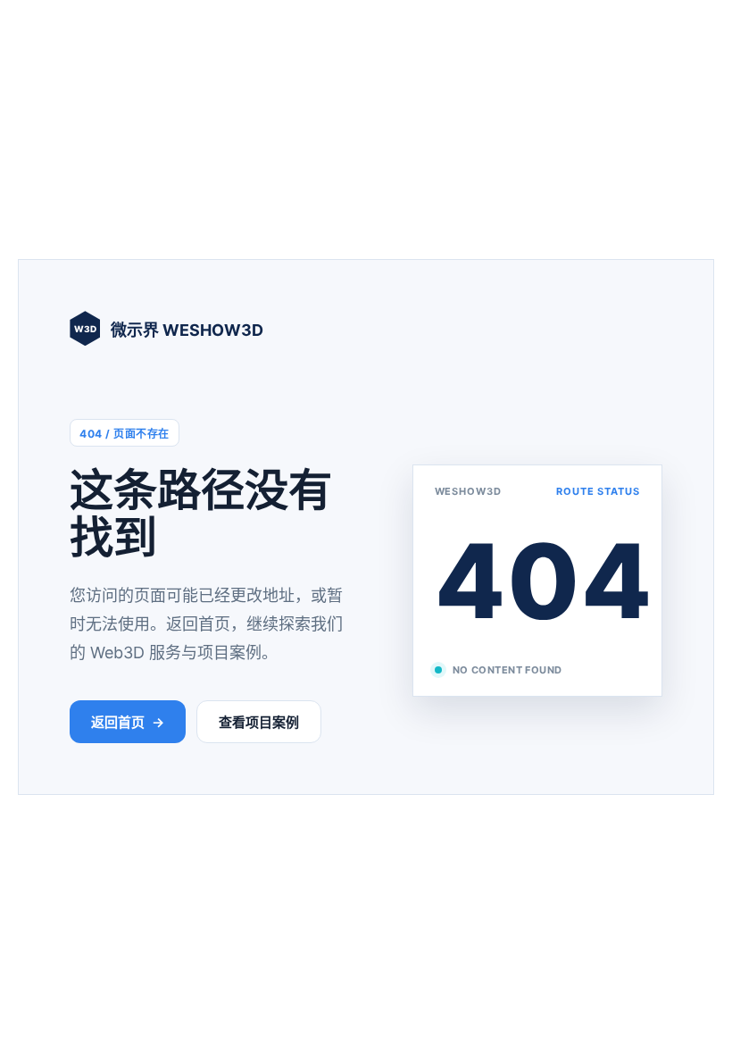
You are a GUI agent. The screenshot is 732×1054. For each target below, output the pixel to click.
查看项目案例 (259, 722)
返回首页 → (127, 722)
